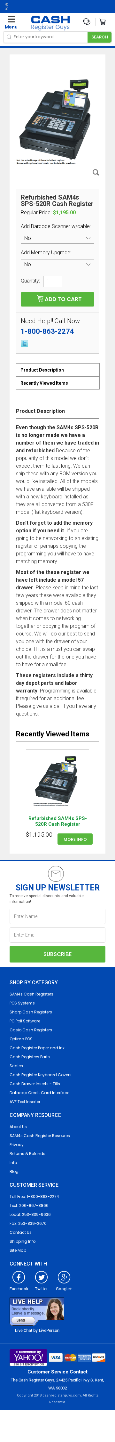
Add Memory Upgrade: (47, 253)
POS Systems (22, 1003)
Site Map (18, 1250)
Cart (102, 22)
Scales (16, 1066)
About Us (18, 1126)
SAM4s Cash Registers (31, 994)
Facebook (19, 1288)
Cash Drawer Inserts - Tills (35, 1083)
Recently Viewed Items (44, 383)
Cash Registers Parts (30, 1057)
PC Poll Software (25, 1021)
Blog (14, 1171)
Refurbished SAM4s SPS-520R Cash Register (57, 821)
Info (13, 1162)
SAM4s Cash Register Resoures (40, 1135)
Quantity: (30, 280)
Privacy (17, 1144)
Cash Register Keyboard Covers (41, 1074)
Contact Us (21, 1232)
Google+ (64, 1288)
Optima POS (21, 1039)
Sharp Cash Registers (31, 1012)
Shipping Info (22, 1241)
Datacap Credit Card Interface (39, 1092)
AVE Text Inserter (25, 1101)
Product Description (42, 370)
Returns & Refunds (27, 1153)
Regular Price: (36, 212)
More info (75, 839)
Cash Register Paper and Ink (37, 1048)
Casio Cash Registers (31, 1030)
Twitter (41, 1288)
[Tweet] (24, 345)
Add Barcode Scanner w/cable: (56, 226)
